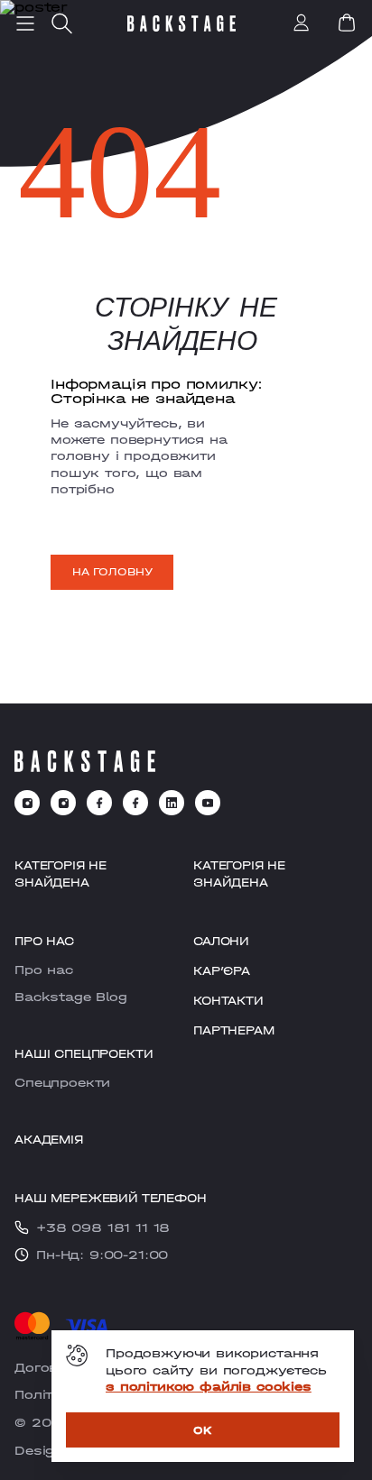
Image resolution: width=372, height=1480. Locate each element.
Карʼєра (221, 971)
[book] (347, 23)
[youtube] (207, 802)
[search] (61, 23)
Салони (221, 941)
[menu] (25, 23)
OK (202, 1430)
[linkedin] (171, 802)
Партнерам (233, 1030)
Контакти (228, 1000)
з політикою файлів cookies (209, 1386)
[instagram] (27, 802)
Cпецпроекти (62, 1082)
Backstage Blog (70, 996)
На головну (112, 571)
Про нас (43, 969)
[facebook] (99, 802)
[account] (302, 24)
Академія (48, 1139)
